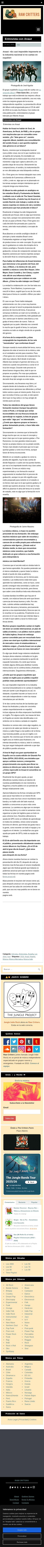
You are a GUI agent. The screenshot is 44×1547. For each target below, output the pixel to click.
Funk (8, 1305)
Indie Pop (28, 1311)
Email (5, 1107)
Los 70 (27, 1267)
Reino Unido (30, 1401)
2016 (22, 957)
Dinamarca (10, 1375)
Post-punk (29, 1328)
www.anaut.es (9, 877)
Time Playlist (11, 1273)
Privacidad (23, 1420)
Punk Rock (29, 1337)
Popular (34, 1202)
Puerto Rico (11, 1401)
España (31, 954)
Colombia (28, 1372)
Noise (27, 1323)
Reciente (22, 1202)
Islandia (9, 1387)
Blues (27, 1288)
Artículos (14, 954)
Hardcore (28, 1308)
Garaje (27, 1305)
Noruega (28, 1393)
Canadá (28, 1370)
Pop (26, 1325)
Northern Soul (12, 1325)
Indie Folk (10, 1311)
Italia (8, 1390)
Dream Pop (10, 1297)
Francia (9, 1381)
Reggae (28, 1340)
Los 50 (27, 1264)
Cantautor (29, 1291)
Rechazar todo (22, 1542)
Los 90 (27, 1270)
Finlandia (28, 1378)
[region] (22, 1526)
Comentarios (10, 1202)
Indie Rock (10, 1314)
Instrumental (11, 1317)
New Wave (10, 1323)
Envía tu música (22, 1081)
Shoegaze (29, 1346)
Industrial (28, 1314)
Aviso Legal (12, 1420)
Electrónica (29, 1297)
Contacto (25, 1503)
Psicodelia (29, 1334)
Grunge (9, 1308)
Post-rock (10, 1331)
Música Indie (28, 959)
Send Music (14, 1500)
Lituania (28, 1390)
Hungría (9, 1384)
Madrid (32, 957)
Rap (7, 1340)
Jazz (27, 1317)
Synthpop (10, 1351)
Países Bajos (30, 1395)
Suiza (8, 1407)
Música (5, 959)
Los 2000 (10, 1264)
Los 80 (9, 1270)
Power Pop (29, 1331)
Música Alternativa (16, 959)
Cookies (33, 1420)
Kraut (8, 1320)
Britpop (9, 1291)
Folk (26, 1302)
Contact (16, 1503)
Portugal (28, 1398)
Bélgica (28, 1367)
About (16, 1496)
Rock (27, 1343)
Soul (8, 957)
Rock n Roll (11, 1346)
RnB (8, 1343)
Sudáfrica (10, 1404)
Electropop (10, 1299)
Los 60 (9, 1267)
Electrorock (29, 1299)
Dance (27, 1294)
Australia (9, 1367)
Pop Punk (10, 1328)
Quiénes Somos (28, 1496)
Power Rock (11, 1334)
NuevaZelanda (12, 1395)
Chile (8, 1372)
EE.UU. (28, 1375)
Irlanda (27, 1384)
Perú (8, 1398)
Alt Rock (9, 1285)
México (9, 1393)
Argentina (29, 1364)
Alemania (10, 1364)
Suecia (27, 1404)
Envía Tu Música (28, 1500)
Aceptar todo (22, 1530)
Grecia (27, 1381)
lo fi (26, 1320)
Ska (7, 1348)
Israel (27, 1387)
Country (9, 1294)
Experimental (11, 1302)
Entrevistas (23, 954)
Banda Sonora (12, 1288)
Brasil (8, 1370)
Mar (18, 45)
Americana (29, 1285)
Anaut (27, 957)
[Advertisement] (22, 929)
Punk (8, 1337)
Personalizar (22, 1536)
